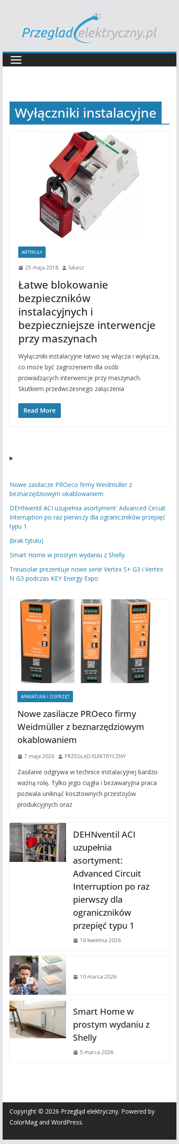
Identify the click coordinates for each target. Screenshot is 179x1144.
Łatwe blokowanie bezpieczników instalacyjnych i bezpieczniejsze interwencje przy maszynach (87, 311)
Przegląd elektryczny (89, 1111)
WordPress (66, 1122)
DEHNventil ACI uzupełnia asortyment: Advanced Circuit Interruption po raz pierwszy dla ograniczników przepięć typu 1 (88, 517)
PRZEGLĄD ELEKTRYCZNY (95, 756)
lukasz (76, 267)
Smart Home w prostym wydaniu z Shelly (67, 555)
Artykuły (32, 252)
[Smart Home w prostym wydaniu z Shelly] (38, 1031)
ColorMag (23, 1122)
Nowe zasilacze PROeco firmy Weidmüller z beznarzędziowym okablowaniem (80, 727)
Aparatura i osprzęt (45, 697)
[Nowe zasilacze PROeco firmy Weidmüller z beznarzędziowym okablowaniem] (89, 641)
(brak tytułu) (26, 540)
